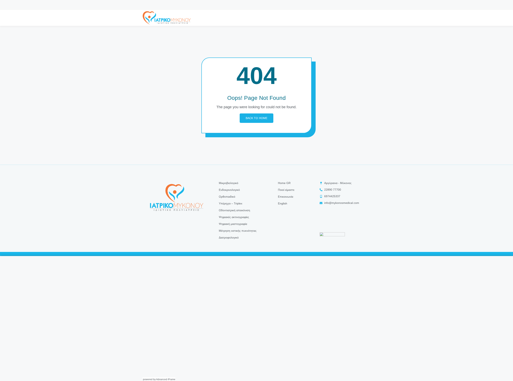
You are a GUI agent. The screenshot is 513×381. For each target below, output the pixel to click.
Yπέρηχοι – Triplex (230, 203)
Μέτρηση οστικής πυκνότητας (237, 230)
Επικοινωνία (285, 196)
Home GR (284, 183)
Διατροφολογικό (229, 237)
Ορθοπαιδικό (227, 196)
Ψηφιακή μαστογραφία (233, 223)
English (282, 203)
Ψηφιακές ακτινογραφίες (234, 217)
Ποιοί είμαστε (286, 189)
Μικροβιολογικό (228, 183)
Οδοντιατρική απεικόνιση (234, 210)
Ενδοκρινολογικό (229, 189)
